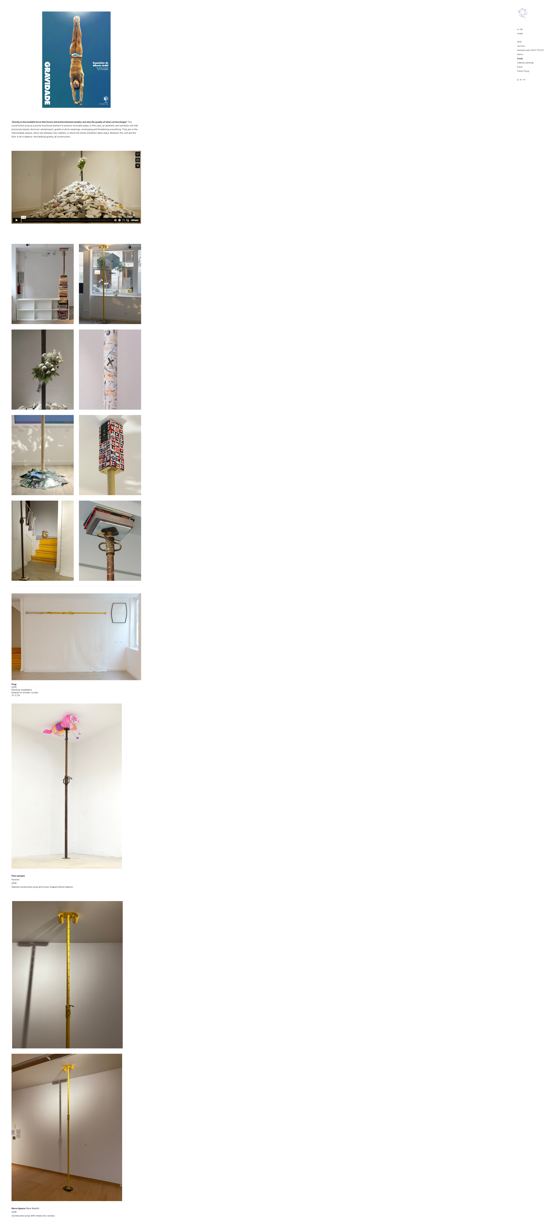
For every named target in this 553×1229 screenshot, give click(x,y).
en (524, 79)
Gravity (520, 58)
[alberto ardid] (523, 13)
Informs (520, 54)
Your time (521, 45)
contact (520, 33)
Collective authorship (525, 62)
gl (517, 79)
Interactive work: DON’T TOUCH (530, 50)
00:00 (519, 41)
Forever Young (523, 70)
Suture (519, 66)
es (521, 79)
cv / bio (520, 29)
